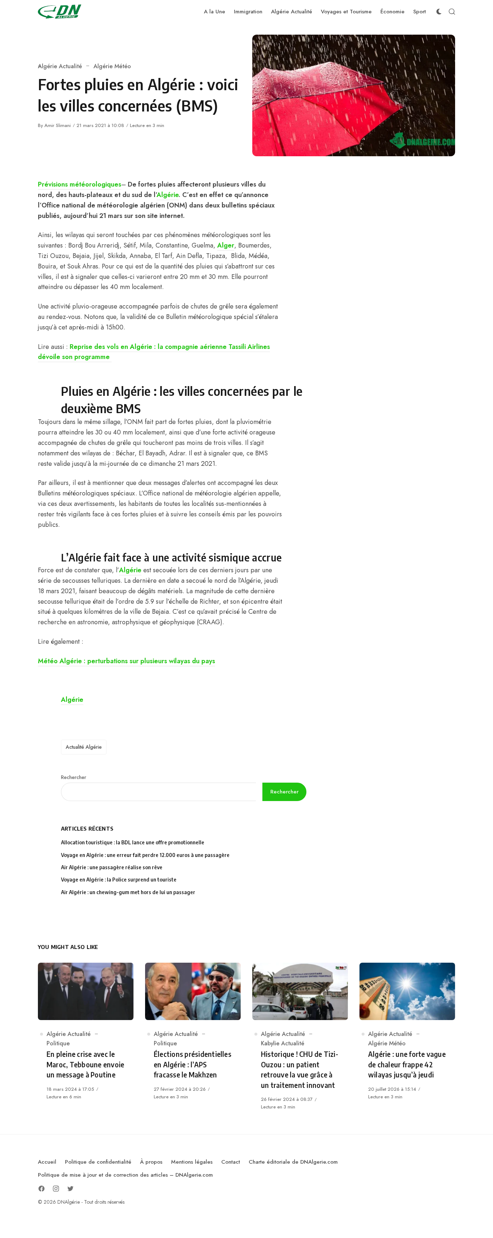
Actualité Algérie (84, 747)
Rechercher (73, 777)
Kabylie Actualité (282, 1043)
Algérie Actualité (60, 66)
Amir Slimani (57, 125)
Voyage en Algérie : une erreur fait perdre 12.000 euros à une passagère (145, 855)
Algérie (168, 195)
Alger (225, 245)
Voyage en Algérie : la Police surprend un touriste (118, 879)
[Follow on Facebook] (41, 1188)
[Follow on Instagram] (55, 1188)
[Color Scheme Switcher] (439, 11)
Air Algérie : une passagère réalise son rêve (112, 867)
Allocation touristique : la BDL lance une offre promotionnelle (132, 842)
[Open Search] (452, 11)
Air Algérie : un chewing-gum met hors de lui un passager (128, 892)
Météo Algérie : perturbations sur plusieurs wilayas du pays (126, 661)
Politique (58, 1043)
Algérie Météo (112, 66)
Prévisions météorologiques (79, 184)
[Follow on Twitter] (70, 1188)
